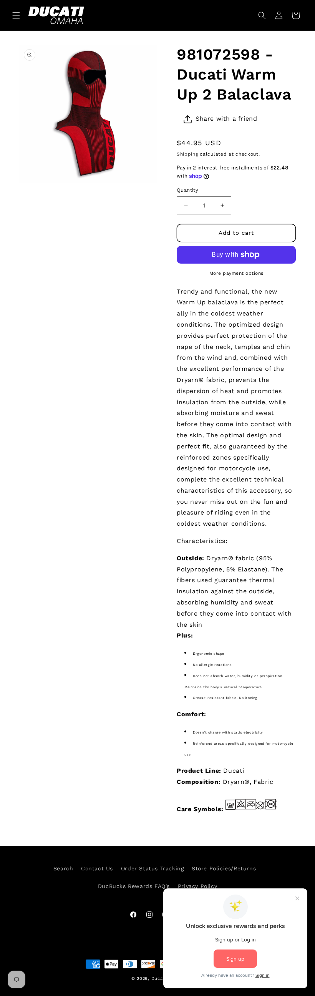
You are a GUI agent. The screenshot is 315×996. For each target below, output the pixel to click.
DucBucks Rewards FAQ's (134, 886)
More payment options (236, 273)
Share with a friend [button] (226, 118)
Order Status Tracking (152, 868)
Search (63, 868)
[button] (16, 15)
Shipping (187, 154)
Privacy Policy (197, 886)
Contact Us (97, 868)
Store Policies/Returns (224, 868)
